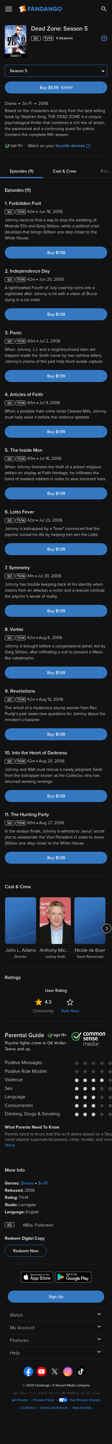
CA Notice (27, 1408)
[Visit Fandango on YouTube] (41, 1371)
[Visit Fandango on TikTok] (81, 1371)
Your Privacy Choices (84, 1400)
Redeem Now (25, 1250)
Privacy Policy (43, 1400)
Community (43, 1010)
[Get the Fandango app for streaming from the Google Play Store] (73, 1278)
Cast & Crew (64, 171)
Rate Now (70, 1010)
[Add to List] (104, 38)
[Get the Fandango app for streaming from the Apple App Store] (37, 1278)
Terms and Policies (53, 1408)
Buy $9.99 (66, 87)
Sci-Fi (43, 1183)
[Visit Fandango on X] (55, 1371)
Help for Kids (82, 1408)
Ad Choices (20, 1400)
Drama (27, 1183)
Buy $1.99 (56, 252)
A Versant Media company (71, 1385)
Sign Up (56, 1296)
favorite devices (70, 145)
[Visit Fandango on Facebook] (28, 1371)
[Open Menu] (8, 9)
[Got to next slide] (106, 928)
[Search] (104, 9)
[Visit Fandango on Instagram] (68, 1371)
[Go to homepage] (41, 9)
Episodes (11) (21, 171)
